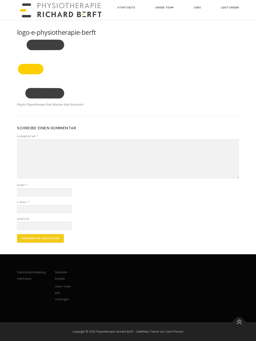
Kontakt (60, 278)
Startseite (126, 7)
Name (22, 185)
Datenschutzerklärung (31, 272)
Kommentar (27, 136)
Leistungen (230, 7)
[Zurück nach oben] (239, 322)
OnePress (142, 331)
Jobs (197, 7)
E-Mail (23, 202)
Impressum (24, 278)
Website (23, 219)
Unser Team (164, 7)
